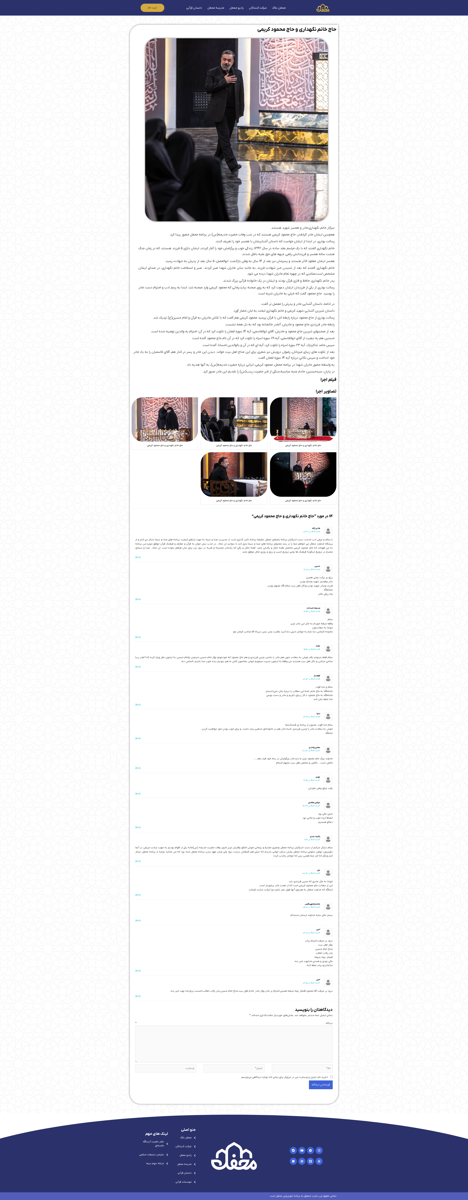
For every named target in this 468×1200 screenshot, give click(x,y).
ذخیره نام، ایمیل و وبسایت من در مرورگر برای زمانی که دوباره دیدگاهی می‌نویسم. (284, 1077)
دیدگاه (234, 1023)
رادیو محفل (237, 8)
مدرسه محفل (215, 8)
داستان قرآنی (194, 8)
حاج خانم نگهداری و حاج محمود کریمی (296, 29)
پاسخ (138, 557)
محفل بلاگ (279, 8)
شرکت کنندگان (258, 8)
